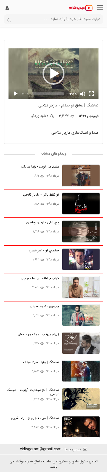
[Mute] (82, 94)
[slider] (48, 93)
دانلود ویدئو (40, 116)
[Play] (15, 94)
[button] (53, 74)
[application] (53, 73)
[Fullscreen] (91, 94)
